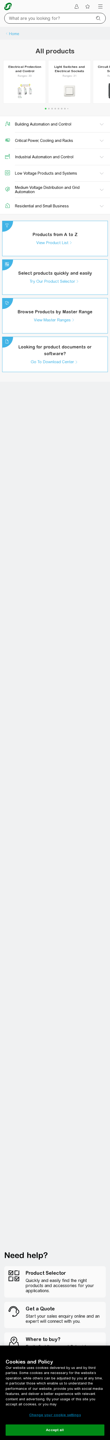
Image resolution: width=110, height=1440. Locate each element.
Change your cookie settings (55, 1415)
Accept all (55, 1430)
